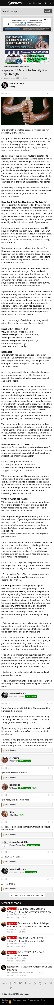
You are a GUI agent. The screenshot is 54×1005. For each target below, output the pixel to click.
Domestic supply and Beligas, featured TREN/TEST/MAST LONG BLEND (29, 925)
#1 (52, 93)
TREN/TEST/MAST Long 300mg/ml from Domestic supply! (25, 939)
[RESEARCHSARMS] (27, 57)
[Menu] (4, 3)
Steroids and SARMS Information (31, 972)
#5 (52, 822)
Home (4, 1002)
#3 (52, 768)
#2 (52, 703)
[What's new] (45, 3)
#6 (52, 852)
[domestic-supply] (27, 42)
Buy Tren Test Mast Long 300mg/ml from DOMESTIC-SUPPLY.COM (29, 910)
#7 (52, 879)
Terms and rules (19, 1000)
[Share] (48, 93)
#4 (52, 795)
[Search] (50, 3)
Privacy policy (33, 1000)
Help (43, 1000)
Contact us (6, 1000)
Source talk (21, 915)
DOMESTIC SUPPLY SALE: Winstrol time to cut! (26, 953)
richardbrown (9, 78)
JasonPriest (11, 915)
